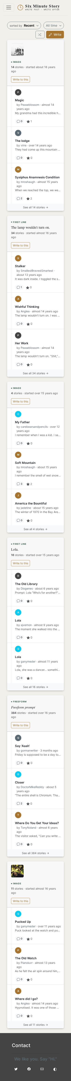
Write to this (20, 79)
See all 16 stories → (35, 687)
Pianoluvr (27, 962)
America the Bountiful (31, 503)
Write (57, 35)
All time (52, 25)
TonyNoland (28, 827)
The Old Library (26, 584)
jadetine (26, 507)
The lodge (22, 141)
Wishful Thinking (27, 307)
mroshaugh (28, 181)
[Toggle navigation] (8, 7)
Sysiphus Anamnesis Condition (37, 177)
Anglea (25, 311)
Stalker (20, 266)
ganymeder (28, 661)
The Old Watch (25, 958)
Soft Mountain (25, 463)
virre (23, 145)
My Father (22, 422)
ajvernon (26, 625)
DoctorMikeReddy (32, 787)
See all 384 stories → (35, 853)
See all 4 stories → (35, 529)
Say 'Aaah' (22, 746)
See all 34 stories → (35, 373)
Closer (19, 782)
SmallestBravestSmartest (37, 270)
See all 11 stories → (35, 1024)
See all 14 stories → (35, 207)
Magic (19, 100)
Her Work (21, 343)
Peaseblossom (30, 104)
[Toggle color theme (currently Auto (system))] (55, 1069)
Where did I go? (26, 999)
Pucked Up (23, 922)
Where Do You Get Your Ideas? (37, 823)
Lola (18, 620)
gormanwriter (29, 750)
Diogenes (27, 588)
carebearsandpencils (34, 426)
